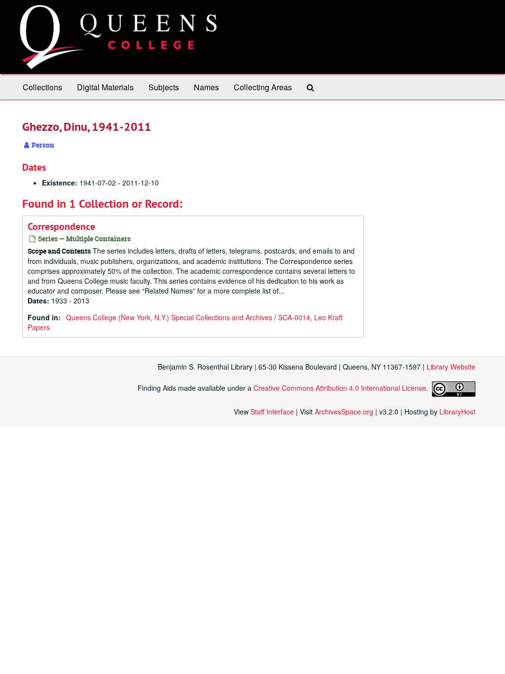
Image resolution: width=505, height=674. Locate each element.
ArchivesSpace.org (344, 411)
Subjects (163, 87)
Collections (42, 87)
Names (206, 87)
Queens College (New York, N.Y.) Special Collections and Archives (169, 317)
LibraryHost (457, 411)
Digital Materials (105, 87)
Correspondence (61, 226)
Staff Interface (272, 411)
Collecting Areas (263, 87)
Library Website (451, 367)
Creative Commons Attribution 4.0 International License (339, 388)
